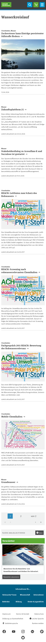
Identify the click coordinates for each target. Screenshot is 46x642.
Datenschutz (39, 614)
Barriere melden (38, 623)
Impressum (6, 614)
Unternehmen (38, 594)
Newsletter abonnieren (11, 577)
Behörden (6, 601)
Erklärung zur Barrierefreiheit (12, 618)
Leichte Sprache (38, 618)
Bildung (19, 601)
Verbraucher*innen (9, 594)
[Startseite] (6, 4)
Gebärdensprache (11, 623)
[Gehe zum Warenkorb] (36, 4)
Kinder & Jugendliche (36, 601)
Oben (41, 533)
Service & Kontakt (22, 614)
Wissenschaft (25, 594)
